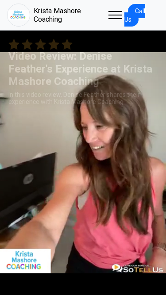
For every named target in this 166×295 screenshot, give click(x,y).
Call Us (134, 15)
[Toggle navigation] (115, 15)
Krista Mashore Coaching (57, 15)
